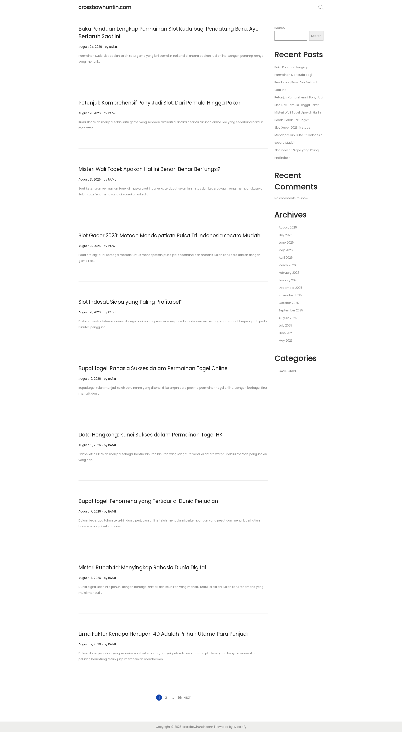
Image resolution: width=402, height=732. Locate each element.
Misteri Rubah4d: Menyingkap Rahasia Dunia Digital (142, 567)
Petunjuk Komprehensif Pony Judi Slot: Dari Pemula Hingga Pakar (159, 102)
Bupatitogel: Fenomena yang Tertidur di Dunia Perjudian (148, 501)
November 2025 (290, 295)
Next (187, 698)
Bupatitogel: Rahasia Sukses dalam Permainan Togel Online (153, 368)
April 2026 (286, 258)
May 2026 (286, 250)
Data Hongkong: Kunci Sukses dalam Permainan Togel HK (151, 434)
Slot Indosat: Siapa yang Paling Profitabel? (131, 301)
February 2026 (289, 273)
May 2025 (285, 340)
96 (180, 698)
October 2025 (289, 303)
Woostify (239, 727)
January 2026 (288, 280)
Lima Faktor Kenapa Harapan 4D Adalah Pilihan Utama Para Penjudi (163, 633)
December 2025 (290, 288)
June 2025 (286, 333)
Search (279, 28)
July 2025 (285, 325)
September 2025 (291, 310)
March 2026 (287, 265)
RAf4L (113, 47)
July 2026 (285, 235)
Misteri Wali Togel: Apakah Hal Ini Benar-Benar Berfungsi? (149, 169)
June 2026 (286, 242)
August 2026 (288, 227)
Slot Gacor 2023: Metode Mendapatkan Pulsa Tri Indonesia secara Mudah (169, 235)
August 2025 (288, 318)
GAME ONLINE (288, 371)
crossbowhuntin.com (105, 7)
